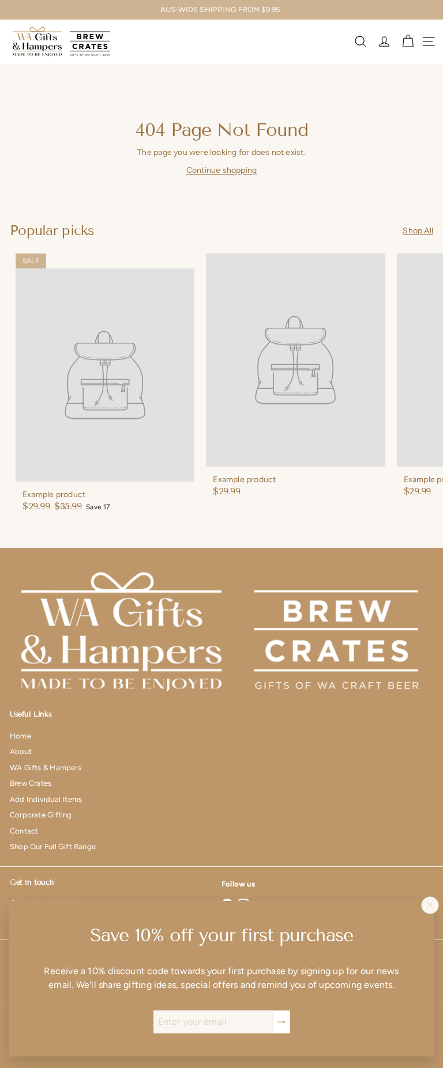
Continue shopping (221, 170)
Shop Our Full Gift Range (53, 846)
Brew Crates (30, 783)
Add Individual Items (46, 799)
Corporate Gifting (41, 815)
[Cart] (407, 41)
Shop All (418, 231)
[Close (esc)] (430, 905)
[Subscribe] (281, 1021)
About (21, 751)
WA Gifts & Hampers (45, 767)
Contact (24, 831)
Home (20, 736)
